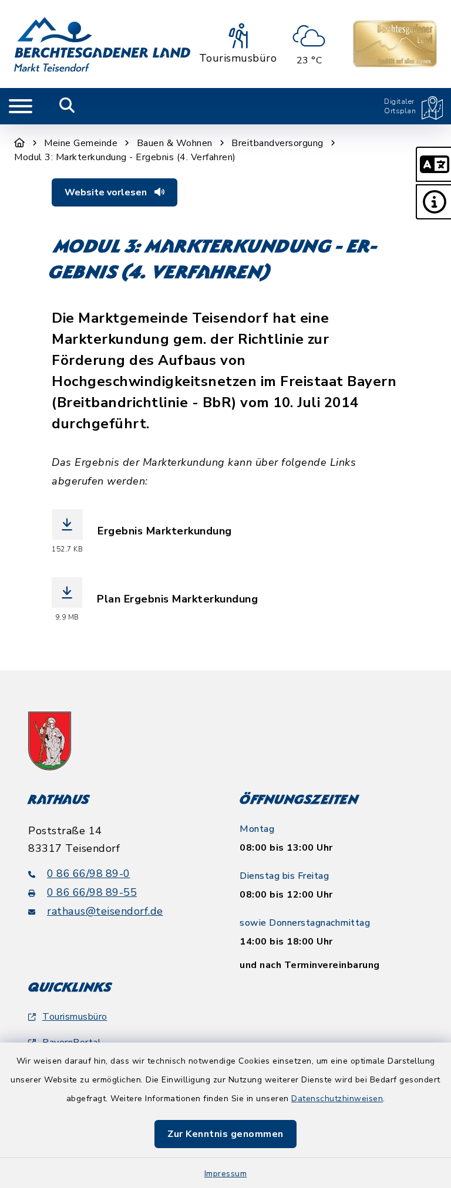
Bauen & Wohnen (175, 143)
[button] (433, 164)
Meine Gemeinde (80, 143)
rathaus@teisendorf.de (105, 911)
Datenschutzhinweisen (337, 1098)
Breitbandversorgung (277, 143)
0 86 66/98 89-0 (88, 874)
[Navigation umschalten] (20, 106)
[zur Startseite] (102, 44)
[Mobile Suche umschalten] (67, 106)
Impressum (225, 1173)
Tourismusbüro (74, 1016)
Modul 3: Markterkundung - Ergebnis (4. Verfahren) (125, 157)
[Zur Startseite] (19, 143)
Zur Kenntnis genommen (225, 1134)
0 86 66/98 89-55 (92, 892)
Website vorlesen (107, 192)
